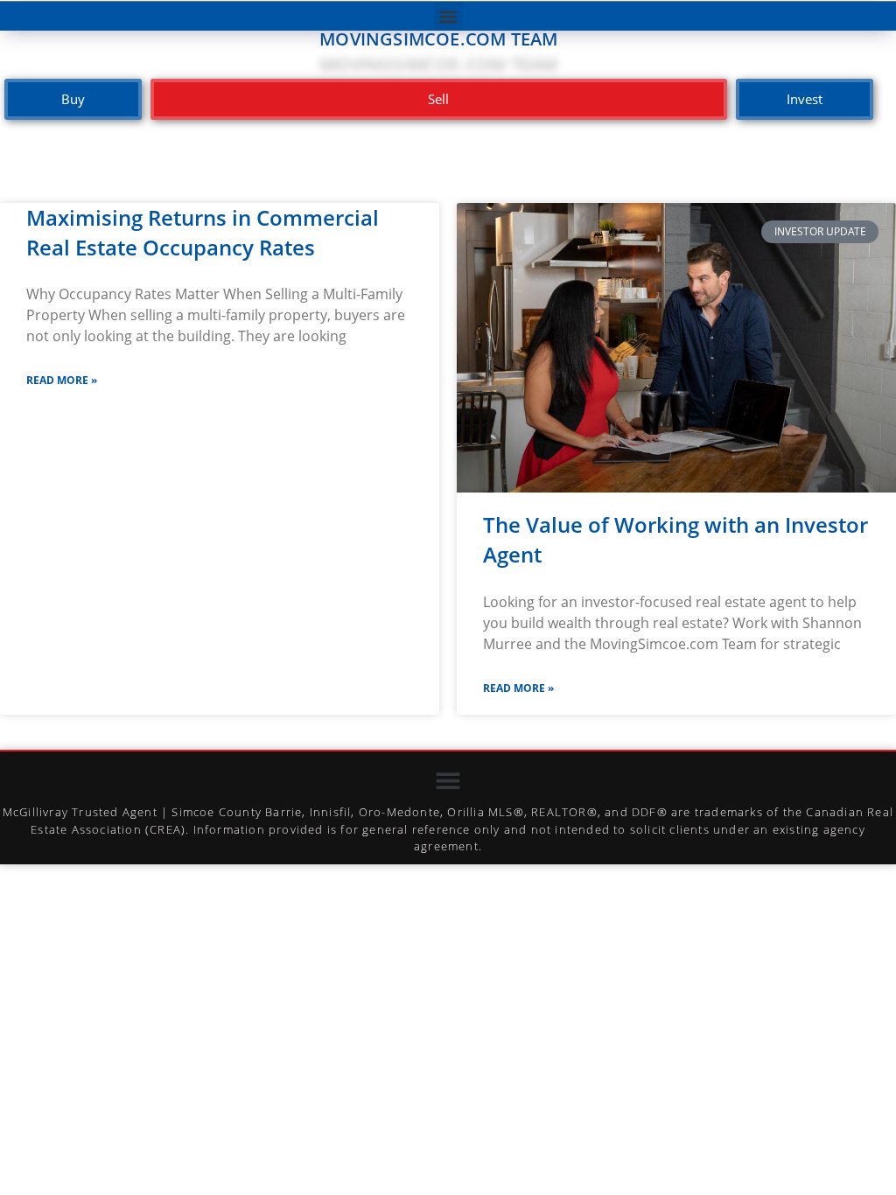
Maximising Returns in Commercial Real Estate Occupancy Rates (202, 232)
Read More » (61, 380)
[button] (448, 16)
